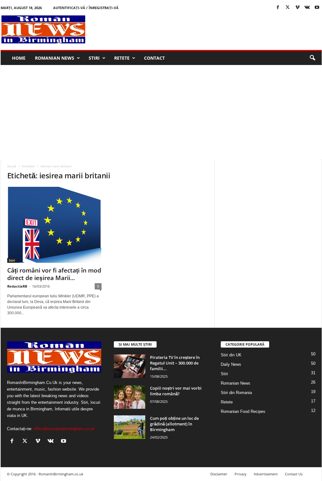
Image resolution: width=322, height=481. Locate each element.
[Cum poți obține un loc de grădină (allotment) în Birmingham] (129, 427)
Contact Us (294, 474)
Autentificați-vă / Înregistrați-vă (86, 7)
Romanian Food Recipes (243, 411)
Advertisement (266, 474)
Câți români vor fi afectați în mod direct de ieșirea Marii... (54, 274)
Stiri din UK (231, 355)
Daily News (231, 364)
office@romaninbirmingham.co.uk (64, 428)
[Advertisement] (207, 29)
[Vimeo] (297, 7)
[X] (287, 7)
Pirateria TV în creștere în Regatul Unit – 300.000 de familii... (175, 362)
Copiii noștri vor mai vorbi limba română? (176, 391)
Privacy (241, 474)
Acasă (11, 166)
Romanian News (54, 58)
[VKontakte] (307, 7)
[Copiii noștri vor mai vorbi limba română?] (129, 397)
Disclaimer (218, 474)
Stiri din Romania (236, 392)
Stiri (94, 58)
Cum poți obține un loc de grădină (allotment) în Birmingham (174, 423)
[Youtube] (317, 7)
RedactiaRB (17, 286)
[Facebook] (278, 7)
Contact (154, 58)
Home (18, 58)
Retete (122, 58)
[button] (312, 58)
